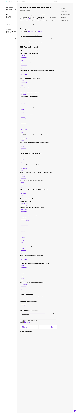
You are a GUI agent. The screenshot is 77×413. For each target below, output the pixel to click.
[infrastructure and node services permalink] (19, 51)
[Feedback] (75, 411)
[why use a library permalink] (19, 36)
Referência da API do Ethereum (26, 220)
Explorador (23, 276)
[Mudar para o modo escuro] (63, 2)
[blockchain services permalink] (19, 199)
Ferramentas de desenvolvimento (66, 14)
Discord (22, 60)
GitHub (22, 83)
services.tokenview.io (25, 257)
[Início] (6, 2)
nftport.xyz (23, 248)
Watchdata (23, 265)
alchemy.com (23, 55)
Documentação (24, 57)
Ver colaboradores (29, 322)
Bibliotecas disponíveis (64, 11)
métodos (28, 18)
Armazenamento (8, 29)
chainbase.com (24, 209)
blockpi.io (23, 80)
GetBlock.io (23, 103)
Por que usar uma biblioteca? (65, 9)
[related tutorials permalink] (19, 311)
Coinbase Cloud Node (25, 225)
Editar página (28, 10)
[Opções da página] (24, 10)
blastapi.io (23, 72)
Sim (22, 333)
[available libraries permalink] (19, 47)
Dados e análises (8, 27)
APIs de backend (9, 22)
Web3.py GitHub (24, 176)
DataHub (23, 231)
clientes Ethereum (39, 31)
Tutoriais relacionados (64, 20)
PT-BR (68, 1)
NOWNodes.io (23, 123)
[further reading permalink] (19, 294)
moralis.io (23, 237)
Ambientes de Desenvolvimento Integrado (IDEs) (11, 32)
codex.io (22, 273)
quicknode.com (24, 129)
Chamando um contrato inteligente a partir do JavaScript (30, 315)
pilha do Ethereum (31, 31)
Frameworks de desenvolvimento (8, 17)
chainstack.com (24, 217)
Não (27, 333)
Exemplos (23, 160)
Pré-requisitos (63, 8)
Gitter (22, 195)
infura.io (22, 109)
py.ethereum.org (24, 174)
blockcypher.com (24, 203)
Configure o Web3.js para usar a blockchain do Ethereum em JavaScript (33, 313)
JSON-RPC (8, 24)
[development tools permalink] (19, 153)
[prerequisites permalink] (19, 29)
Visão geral (7, 5)
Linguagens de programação (8, 34)
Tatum (22, 182)
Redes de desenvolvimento (10, 14)
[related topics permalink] (19, 302)
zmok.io (22, 144)
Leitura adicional (63, 17)
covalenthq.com (24, 284)
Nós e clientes (23, 304)
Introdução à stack (9, 11)
